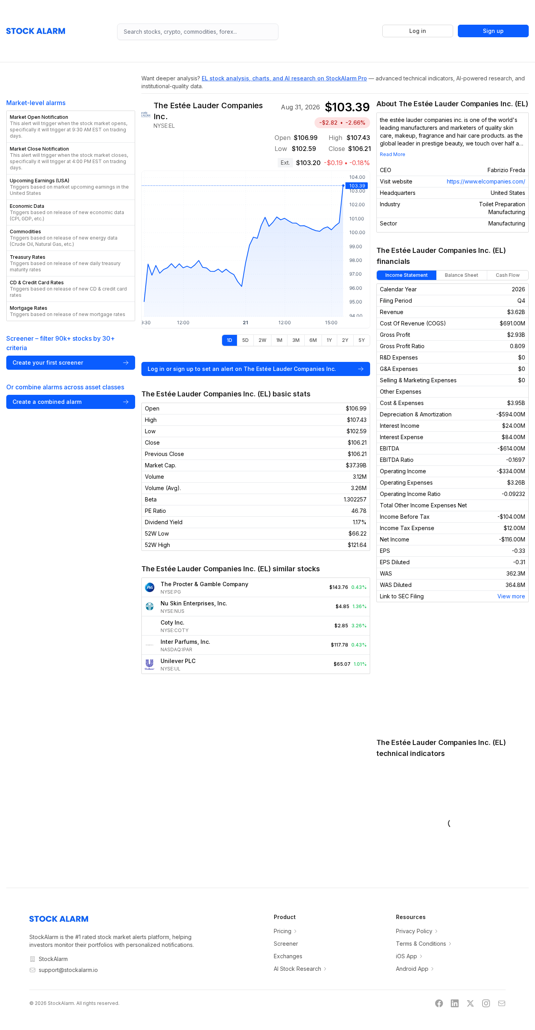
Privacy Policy (414, 931)
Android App (412, 968)
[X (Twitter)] (470, 1003)
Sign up (493, 30)
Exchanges (288, 956)
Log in (417, 30)
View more (511, 596)
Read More (392, 154)
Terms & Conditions (421, 943)
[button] (71, 126)
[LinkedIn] (455, 1003)
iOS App (406, 956)
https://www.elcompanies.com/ (486, 181)
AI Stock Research (297, 968)
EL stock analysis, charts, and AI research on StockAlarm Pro (284, 78)
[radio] (229, 340)
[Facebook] (439, 1003)
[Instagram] (486, 1003)
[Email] (502, 1003)
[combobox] (198, 32)
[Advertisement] (452, 670)
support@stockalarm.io (68, 969)
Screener (286, 943)
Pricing (282, 931)
